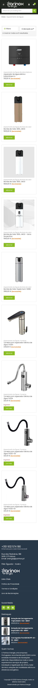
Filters (8, 29)
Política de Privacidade (10, 584)
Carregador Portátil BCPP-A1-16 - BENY (23, 639)
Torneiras (23, 341)
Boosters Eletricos (26, 72)
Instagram (8, 608)
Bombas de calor (25, 127)
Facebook (13, 608)
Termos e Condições (10, 589)
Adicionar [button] (9, 85)
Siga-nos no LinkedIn (4, 608)
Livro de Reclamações (10, 593)
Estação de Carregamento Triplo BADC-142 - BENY (22, 619)
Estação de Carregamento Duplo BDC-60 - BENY (22, 629)
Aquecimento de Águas (11, 72)
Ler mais (9, 408)
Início (3, 17)
